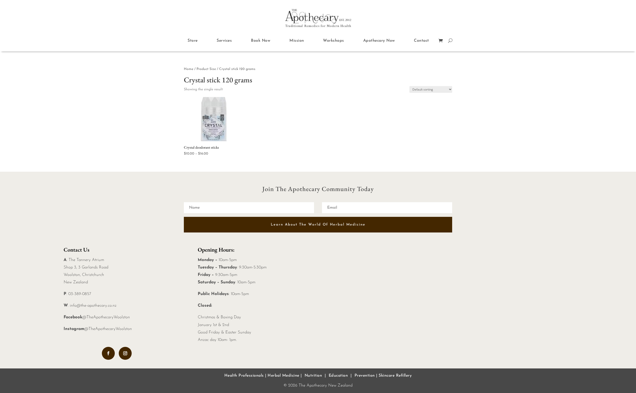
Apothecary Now (379, 41)
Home (188, 69)
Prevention (365, 376)
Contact (421, 41)
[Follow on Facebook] (108, 353)
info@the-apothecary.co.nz (93, 305)
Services (224, 41)
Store (193, 41)
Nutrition (313, 376)
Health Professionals (244, 376)
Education (338, 376)
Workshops (333, 41)
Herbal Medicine (283, 376)
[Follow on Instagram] (125, 353)
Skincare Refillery (395, 376)
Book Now (260, 41)
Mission (296, 41)
